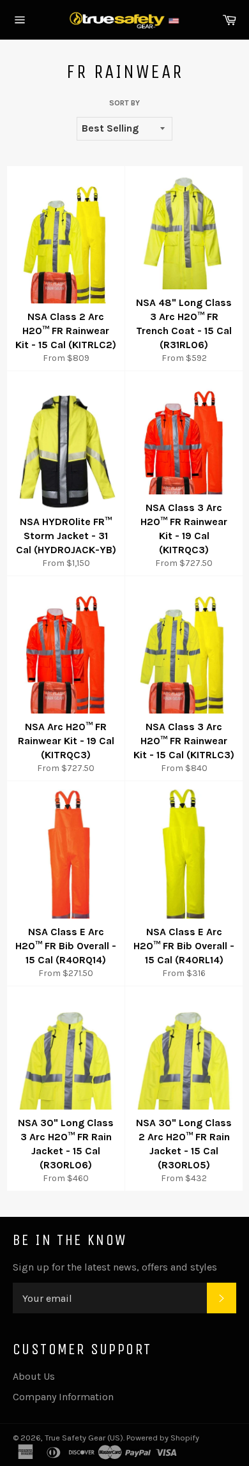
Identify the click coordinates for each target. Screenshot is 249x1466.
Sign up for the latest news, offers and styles (115, 1267)
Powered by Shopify (162, 1437)
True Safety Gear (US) (84, 1437)
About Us (34, 1376)
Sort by (124, 102)
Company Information (63, 1397)
